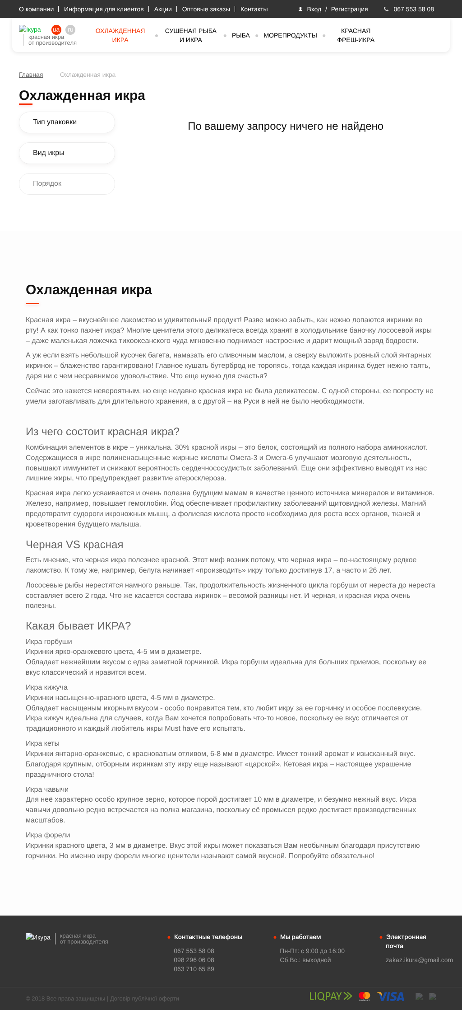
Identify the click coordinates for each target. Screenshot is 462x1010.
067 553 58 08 (413, 9)
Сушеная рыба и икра (191, 35)
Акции (163, 9)
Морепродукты (290, 35)
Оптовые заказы (206, 9)
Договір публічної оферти (144, 998)
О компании (36, 9)
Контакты (254, 9)
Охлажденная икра (120, 35)
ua (56, 29)
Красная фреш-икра (355, 35)
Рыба (241, 35)
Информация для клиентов (104, 9)
